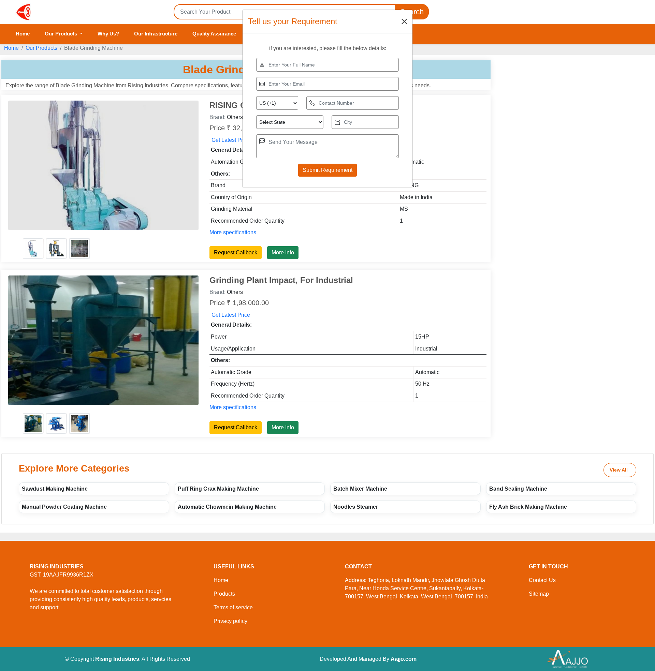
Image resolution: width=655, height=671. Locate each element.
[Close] (404, 21)
